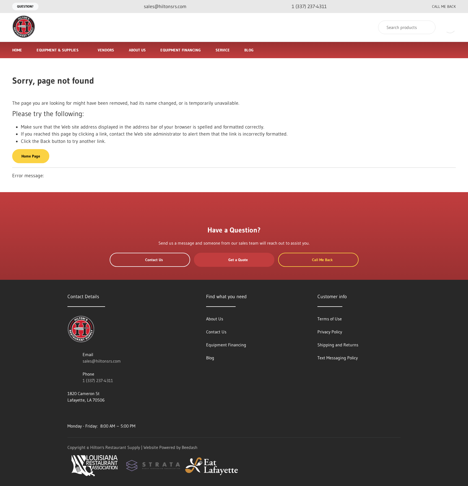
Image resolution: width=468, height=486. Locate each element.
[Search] (427, 27)
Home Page (30, 156)
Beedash (189, 447)
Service (223, 50)
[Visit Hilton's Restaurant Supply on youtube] (69, 413)
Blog (248, 50)
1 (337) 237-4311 (98, 380)
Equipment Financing (180, 50)
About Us (137, 50)
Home (17, 50)
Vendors (106, 50)
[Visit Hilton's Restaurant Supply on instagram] (115, 413)
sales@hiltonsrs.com (102, 361)
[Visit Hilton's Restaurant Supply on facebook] (81, 413)
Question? (25, 6)
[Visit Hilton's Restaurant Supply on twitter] (92, 413)
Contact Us (154, 259)
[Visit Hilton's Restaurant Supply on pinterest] (104, 413)
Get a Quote (238, 259)
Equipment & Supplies (57, 50)
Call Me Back (444, 6)
